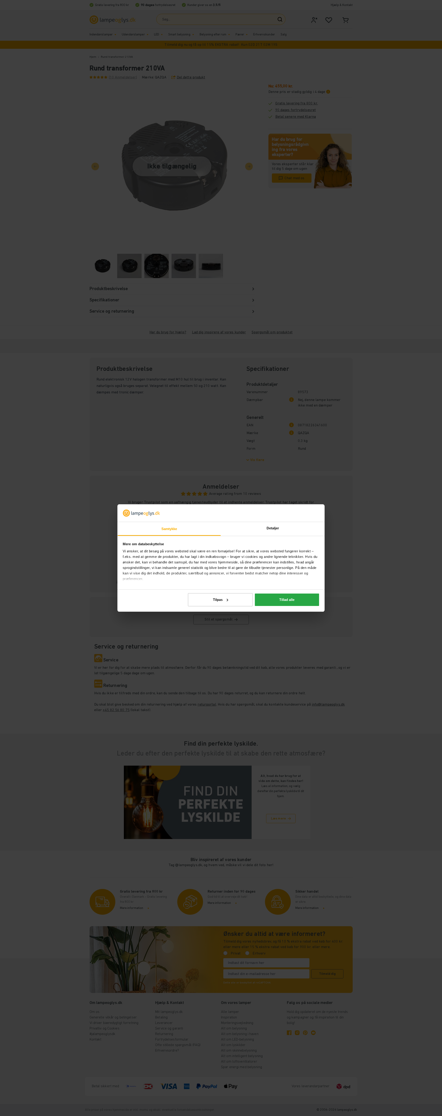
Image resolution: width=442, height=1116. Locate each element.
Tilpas (218, 600)
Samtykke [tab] (169, 529)
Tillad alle (286, 600)
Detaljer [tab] (273, 528)
